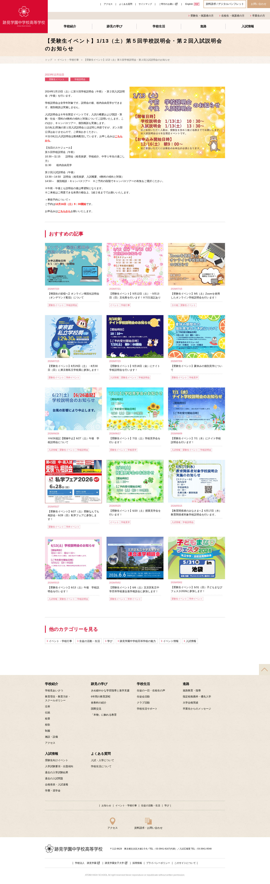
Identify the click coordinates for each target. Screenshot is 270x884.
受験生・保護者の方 (202, 15)
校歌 (47, 724)
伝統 (47, 712)
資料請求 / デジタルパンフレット (225, 3)
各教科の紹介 (98, 702)
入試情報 (248, 26)
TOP (264, 669)
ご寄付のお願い (166, 4)
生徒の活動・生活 (89, 641)
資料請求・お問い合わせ (148, 827)
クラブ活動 (143, 702)
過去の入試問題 (54, 778)
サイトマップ (145, 4)
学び (109, 641)
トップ (48, 59)
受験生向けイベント (56, 760)
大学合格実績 (190, 702)
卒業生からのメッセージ (197, 708)
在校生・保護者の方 (232, 15)
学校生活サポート (147, 708)
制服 (47, 730)
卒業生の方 (258, 15)
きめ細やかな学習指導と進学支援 (110, 690)
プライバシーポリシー (158, 863)
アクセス (108, 4)
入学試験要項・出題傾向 (59, 766)
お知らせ (106, 805)
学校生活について (101, 766)
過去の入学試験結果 (56, 772)
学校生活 (159, 26)
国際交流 (96, 708)
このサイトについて (185, 863)
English (189, 4)
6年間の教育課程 (100, 696)
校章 (47, 718)
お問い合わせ (258, 3)
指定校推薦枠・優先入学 (197, 696)
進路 (203, 26)
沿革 (47, 706)
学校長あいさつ (54, 690)
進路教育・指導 (192, 690)
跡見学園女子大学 (114, 863)
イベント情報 (171, 641)
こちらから (64, 211)
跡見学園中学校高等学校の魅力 (138, 641)
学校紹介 (70, 26)
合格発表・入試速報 (56, 784)
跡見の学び (114, 26)
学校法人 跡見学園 (85, 863)
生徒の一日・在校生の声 (151, 690)
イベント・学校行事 (68, 59)
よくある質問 (125, 4)
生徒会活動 (143, 696)
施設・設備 (51, 736)
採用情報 (137, 863)
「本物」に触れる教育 (104, 714)
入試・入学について (102, 760)
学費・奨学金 (52, 790)
